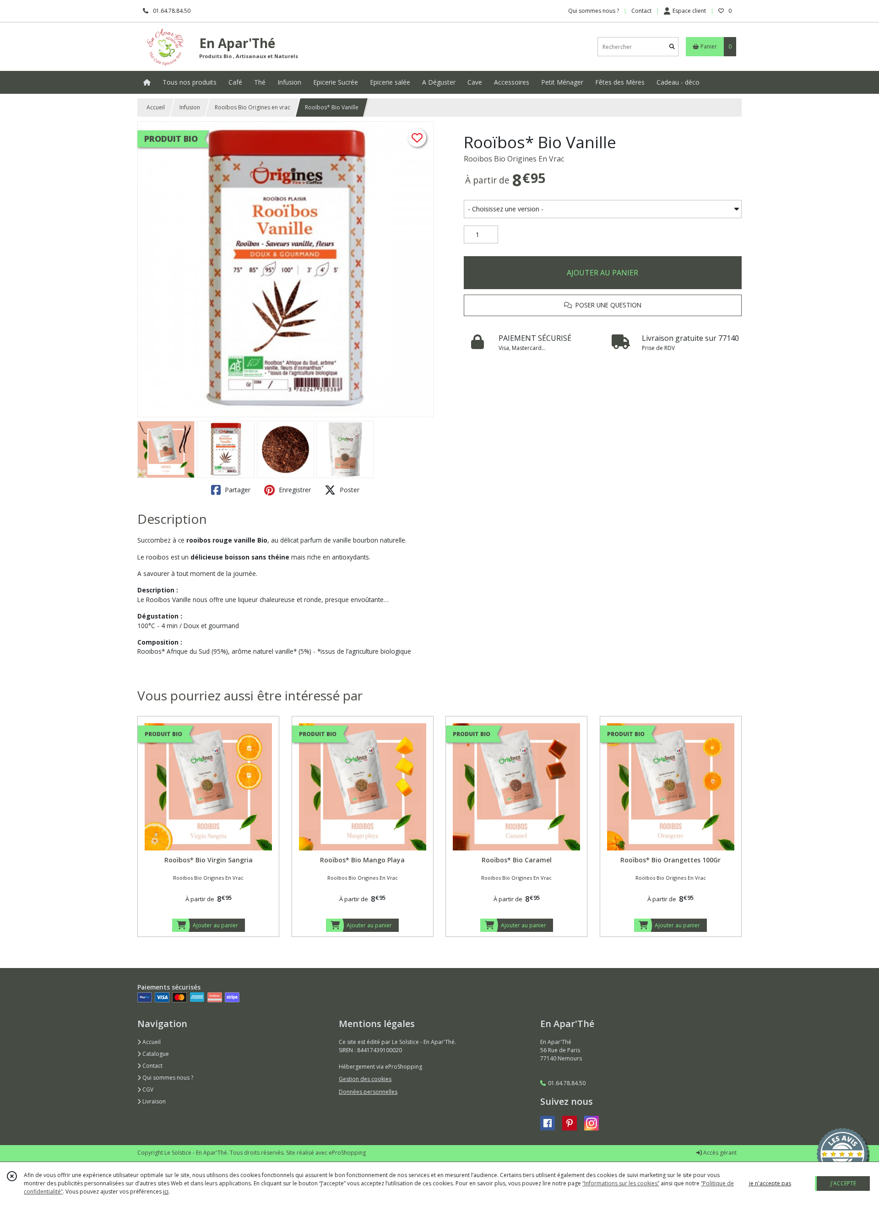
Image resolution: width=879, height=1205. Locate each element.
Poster (348, 489)
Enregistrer (294, 489)
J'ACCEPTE (843, 1183)
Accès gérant (719, 1153)
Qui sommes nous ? (167, 1077)
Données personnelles (368, 1092)
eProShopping (347, 1153)
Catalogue (155, 1054)
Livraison (153, 1101)
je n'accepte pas (770, 1183)
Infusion (189, 107)
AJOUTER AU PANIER (602, 273)
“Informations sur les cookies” (620, 1183)
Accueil (155, 107)
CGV (147, 1089)
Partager (236, 489)
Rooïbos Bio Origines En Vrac (514, 159)
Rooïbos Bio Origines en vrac (252, 107)
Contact (641, 11)
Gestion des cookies (365, 1079)
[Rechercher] (672, 47)
